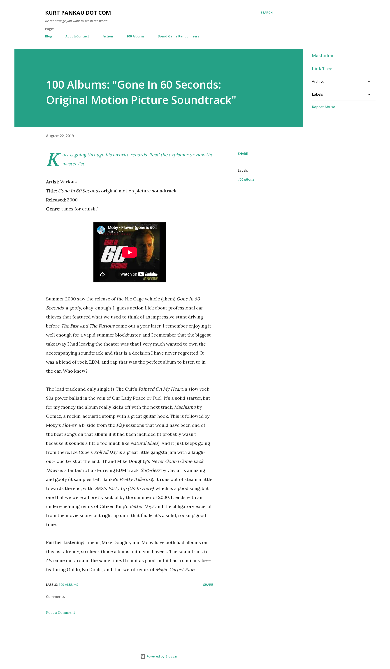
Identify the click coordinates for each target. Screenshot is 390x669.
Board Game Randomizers (178, 36)
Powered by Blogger (162, 656)
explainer (178, 154)
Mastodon (322, 55)
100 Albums (135, 36)
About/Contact (77, 36)
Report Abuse (323, 106)
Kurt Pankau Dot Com (78, 12)
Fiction (107, 36)
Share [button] (243, 153)
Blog (48, 36)
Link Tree (322, 68)
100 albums (246, 179)
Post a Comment (60, 612)
